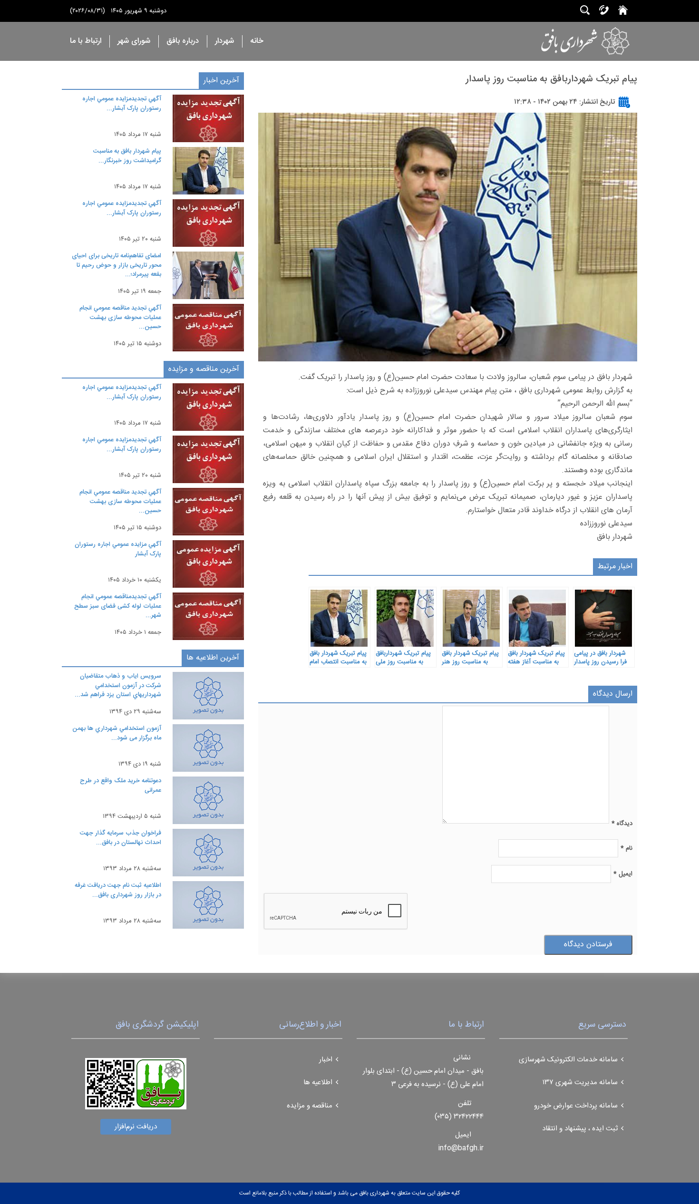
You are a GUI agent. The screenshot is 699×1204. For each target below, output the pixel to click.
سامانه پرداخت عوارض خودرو (576, 1106)
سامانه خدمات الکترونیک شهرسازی (568, 1060)
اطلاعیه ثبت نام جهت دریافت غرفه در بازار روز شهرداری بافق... (118, 890)
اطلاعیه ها (317, 1082)
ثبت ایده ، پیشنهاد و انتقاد (580, 1129)
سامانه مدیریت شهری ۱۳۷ (580, 1082)
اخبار (325, 1060)
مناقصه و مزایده (309, 1106)
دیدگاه (622, 823)
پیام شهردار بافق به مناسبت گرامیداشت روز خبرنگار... (127, 156)
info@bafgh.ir (461, 1148)
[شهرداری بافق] (555, 41)
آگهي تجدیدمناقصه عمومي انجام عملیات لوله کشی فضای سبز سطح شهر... (117, 606)
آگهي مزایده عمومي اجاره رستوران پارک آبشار (118, 549)
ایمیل (622, 874)
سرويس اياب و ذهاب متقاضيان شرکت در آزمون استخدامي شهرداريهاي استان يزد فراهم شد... (118, 685)
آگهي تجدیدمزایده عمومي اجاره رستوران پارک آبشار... (121, 104)
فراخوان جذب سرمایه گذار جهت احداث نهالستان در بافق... (120, 838)
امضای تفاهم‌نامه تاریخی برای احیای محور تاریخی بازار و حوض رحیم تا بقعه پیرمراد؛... (116, 265)
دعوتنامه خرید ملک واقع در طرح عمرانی (120, 786)
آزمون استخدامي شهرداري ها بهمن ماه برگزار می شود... (116, 733)
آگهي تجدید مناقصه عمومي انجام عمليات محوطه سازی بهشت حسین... (120, 317)
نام (626, 848)
